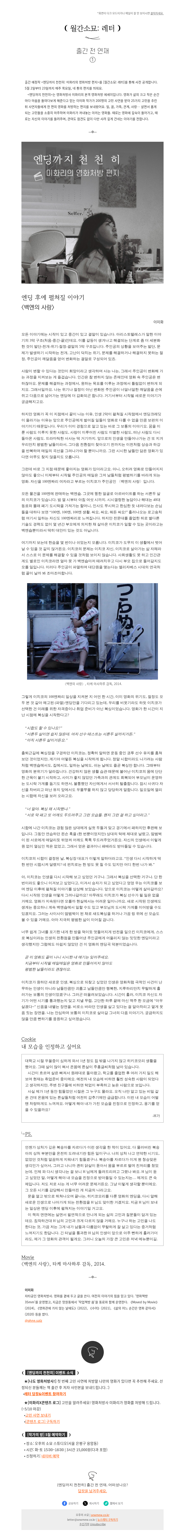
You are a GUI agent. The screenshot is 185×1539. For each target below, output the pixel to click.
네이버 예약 (50, 1456)
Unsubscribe (98, 1524)
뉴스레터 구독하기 (107, 1519)
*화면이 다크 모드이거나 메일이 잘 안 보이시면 (130, 13)
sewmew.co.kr (100, 1515)
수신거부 (84, 1524)
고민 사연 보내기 (38, 1415)
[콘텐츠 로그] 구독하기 (42, 1421)
